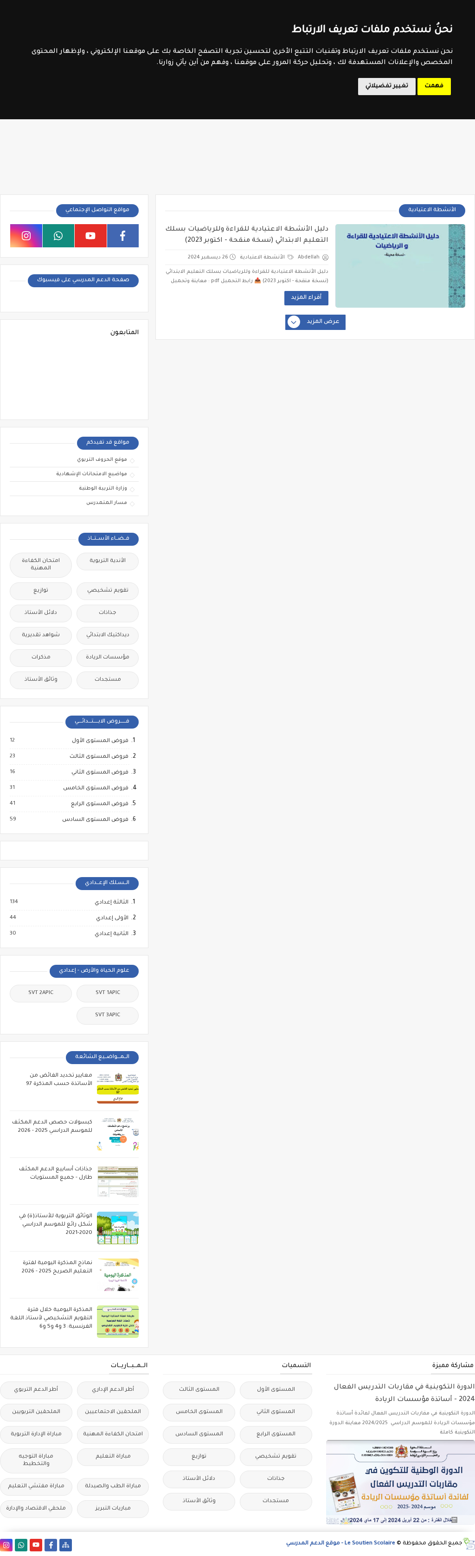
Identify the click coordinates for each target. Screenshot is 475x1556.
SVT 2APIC (40, 993)
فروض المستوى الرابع (99, 804)
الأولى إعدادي (111, 918)
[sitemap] (65, 1545)
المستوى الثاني (276, 1412)
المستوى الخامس (199, 1412)
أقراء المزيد (306, 298)
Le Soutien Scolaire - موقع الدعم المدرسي (340, 1544)
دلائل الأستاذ (41, 613)
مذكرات (41, 658)
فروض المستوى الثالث (98, 757)
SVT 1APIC (108, 993)
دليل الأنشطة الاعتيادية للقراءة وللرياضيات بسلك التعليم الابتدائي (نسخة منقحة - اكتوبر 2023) (246, 235)
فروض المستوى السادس (94, 820)
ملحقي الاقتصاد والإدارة (36, 1509)
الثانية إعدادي (111, 934)
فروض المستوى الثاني (99, 772)
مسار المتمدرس (106, 503)
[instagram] (26, 235)
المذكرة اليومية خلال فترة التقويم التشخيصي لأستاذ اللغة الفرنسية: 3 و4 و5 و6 (51, 1318)
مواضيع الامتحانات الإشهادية (91, 474)
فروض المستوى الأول (99, 741)
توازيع (40, 591)
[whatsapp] (59, 235)
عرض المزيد (323, 322)
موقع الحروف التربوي (102, 460)
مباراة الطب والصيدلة (113, 1487)
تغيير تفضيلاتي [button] (387, 86)
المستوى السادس (199, 1435)
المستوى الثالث (199, 1390)
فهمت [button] (434, 86)
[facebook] (123, 235)
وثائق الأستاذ (41, 680)
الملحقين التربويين (36, 1412)
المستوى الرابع (276, 1435)
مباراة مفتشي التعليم (36, 1487)
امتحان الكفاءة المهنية (41, 565)
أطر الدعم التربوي (36, 1390)
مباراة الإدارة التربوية (36, 1435)
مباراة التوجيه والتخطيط (36, 1460)
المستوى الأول (276, 1390)
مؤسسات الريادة (107, 658)
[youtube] (91, 235)
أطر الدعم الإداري (113, 1390)
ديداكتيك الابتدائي (107, 636)
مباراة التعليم (113, 1457)
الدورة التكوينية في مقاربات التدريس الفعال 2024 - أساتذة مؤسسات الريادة (404, 1394)
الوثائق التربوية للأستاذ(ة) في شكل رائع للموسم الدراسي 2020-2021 (55, 1225)
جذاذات (107, 613)
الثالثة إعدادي (111, 902)
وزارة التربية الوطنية (103, 488)
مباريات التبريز (113, 1509)
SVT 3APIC (107, 1016)
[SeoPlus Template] (468, 1543)
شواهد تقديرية (41, 636)
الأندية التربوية (108, 561)
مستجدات (108, 680)
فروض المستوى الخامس (95, 788)
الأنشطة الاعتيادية (263, 257)
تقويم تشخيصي (107, 591)
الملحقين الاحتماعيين (113, 1412)
